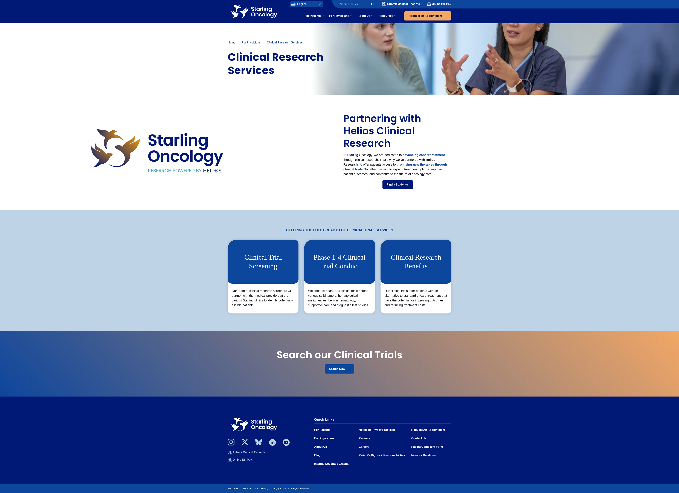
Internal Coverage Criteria (331, 463)
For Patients (312, 15)
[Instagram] (231, 443)
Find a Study (395, 184)
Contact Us (418, 438)
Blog (317, 455)
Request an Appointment (425, 15)
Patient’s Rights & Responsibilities (382, 455)
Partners (364, 438)
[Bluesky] (258, 443)
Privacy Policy (261, 488)
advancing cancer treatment (424, 155)
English (301, 3)
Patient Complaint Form (427, 446)
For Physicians (339, 15)
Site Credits (233, 488)
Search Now (337, 368)
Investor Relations (423, 455)
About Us (364, 15)
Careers (364, 446)
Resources (386, 15)
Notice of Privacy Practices (377, 429)
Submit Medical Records (403, 3)
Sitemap (247, 488)
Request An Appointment (428, 429)
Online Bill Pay (441, 3)
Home (231, 42)
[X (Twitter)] (245, 443)
